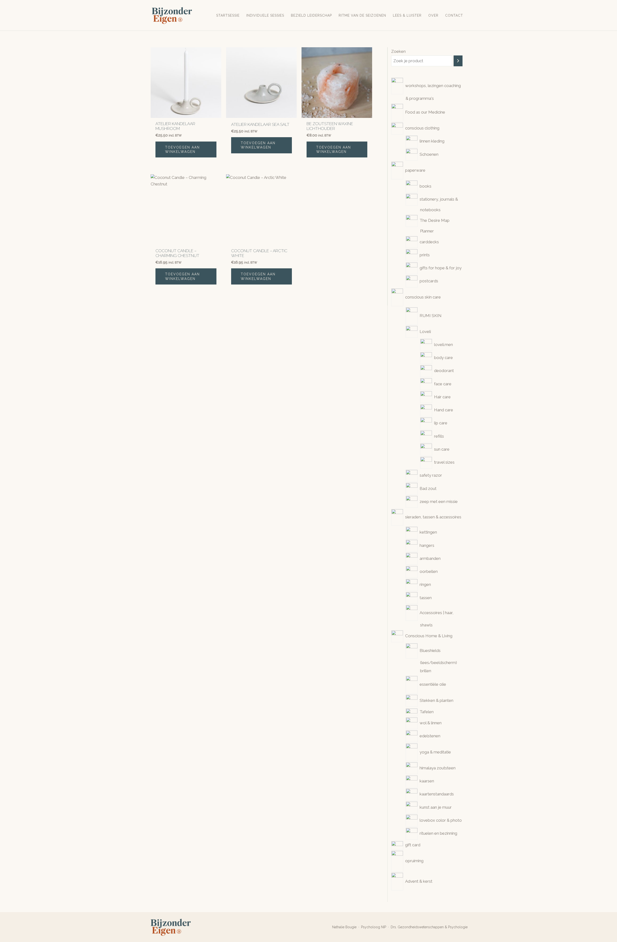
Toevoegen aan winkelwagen (182, 149)
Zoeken (398, 51)
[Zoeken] (458, 60)
